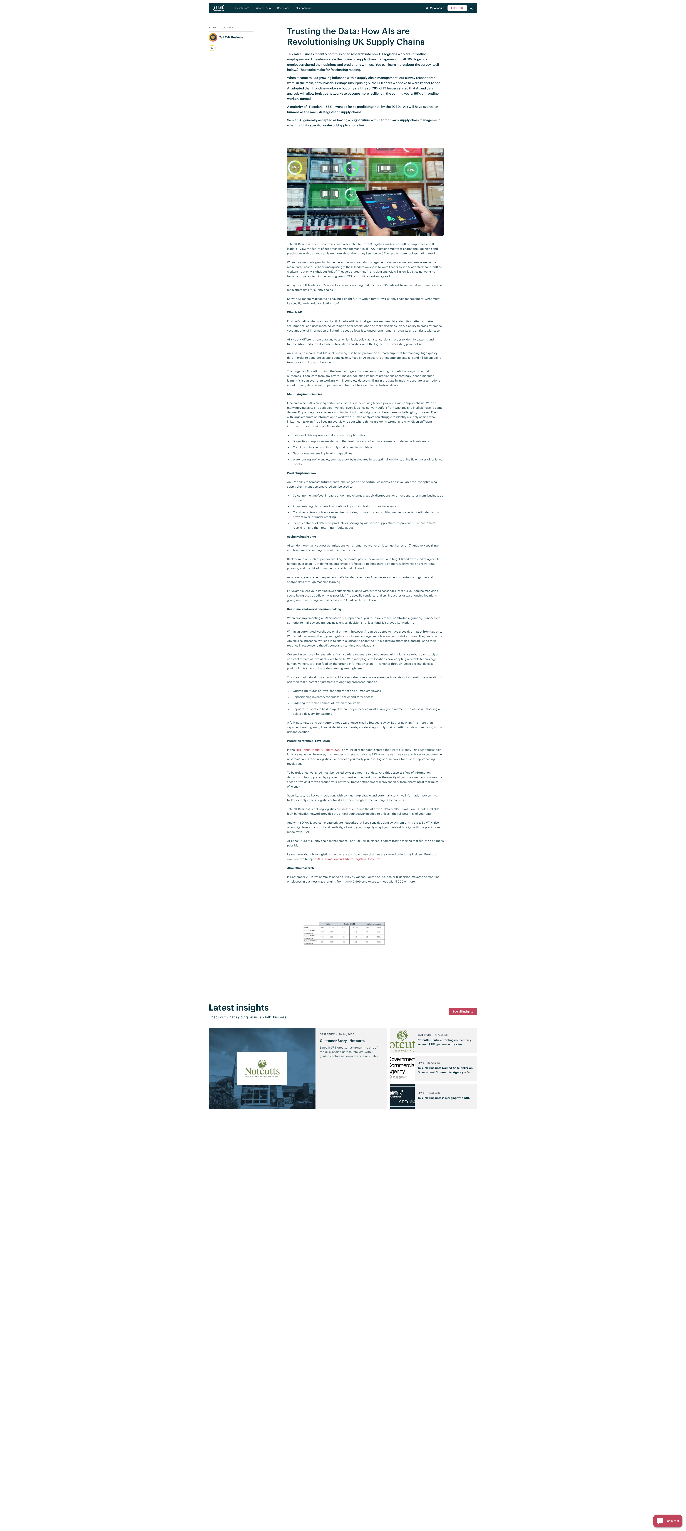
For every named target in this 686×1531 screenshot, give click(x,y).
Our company (304, 8)
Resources (283, 8)
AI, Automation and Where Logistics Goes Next (349, 859)
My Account (437, 8)
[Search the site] (471, 8)
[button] (667, 1521)
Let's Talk (457, 8)
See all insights (463, 1011)
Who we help (263, 8)
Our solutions (241, 8)
